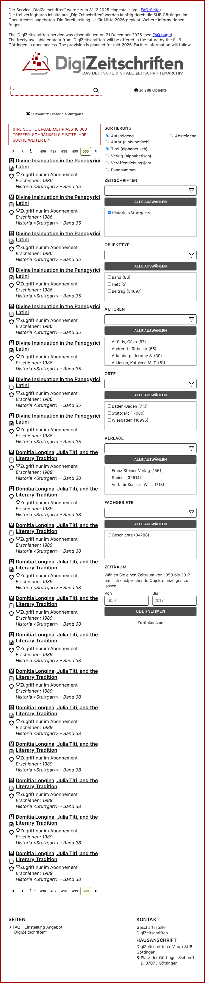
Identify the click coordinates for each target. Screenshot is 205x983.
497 (53, 151)
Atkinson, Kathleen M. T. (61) (138, 362)
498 (64, 151)
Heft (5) (119, 284)
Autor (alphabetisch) (130, 141)
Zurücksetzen (151, 623)
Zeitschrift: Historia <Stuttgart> (57, 114)
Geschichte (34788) (130, 534)
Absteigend (185, 135)
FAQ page (161, 34)
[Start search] (96, 90)
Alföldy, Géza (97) (129, 341)
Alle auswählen (150, 202)
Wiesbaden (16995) (130, 420)
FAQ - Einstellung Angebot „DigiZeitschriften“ (37, 930)
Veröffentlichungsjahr (130, 162)
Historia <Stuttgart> (131, 212)
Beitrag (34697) (127, 291)
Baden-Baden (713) (130, 406)
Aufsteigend (122, 135)
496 (43, 151)
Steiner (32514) (126, 477)
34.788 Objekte (152, 90)
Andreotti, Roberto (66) (134, 348)
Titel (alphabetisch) (129, 148)
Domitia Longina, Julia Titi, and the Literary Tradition (57, 455)
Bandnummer (123, 169)
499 (75, 151)
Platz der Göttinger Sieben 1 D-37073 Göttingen (167, 960)
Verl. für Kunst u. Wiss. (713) (138, 484)
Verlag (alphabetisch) (130, 155)
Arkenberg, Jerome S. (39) (137, 355)
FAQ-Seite (150, 9)
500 (86, 151)
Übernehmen (150, 611)
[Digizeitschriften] (102, 64)
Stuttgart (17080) (128, 413)
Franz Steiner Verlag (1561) (137, 470)
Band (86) (121, 277)
